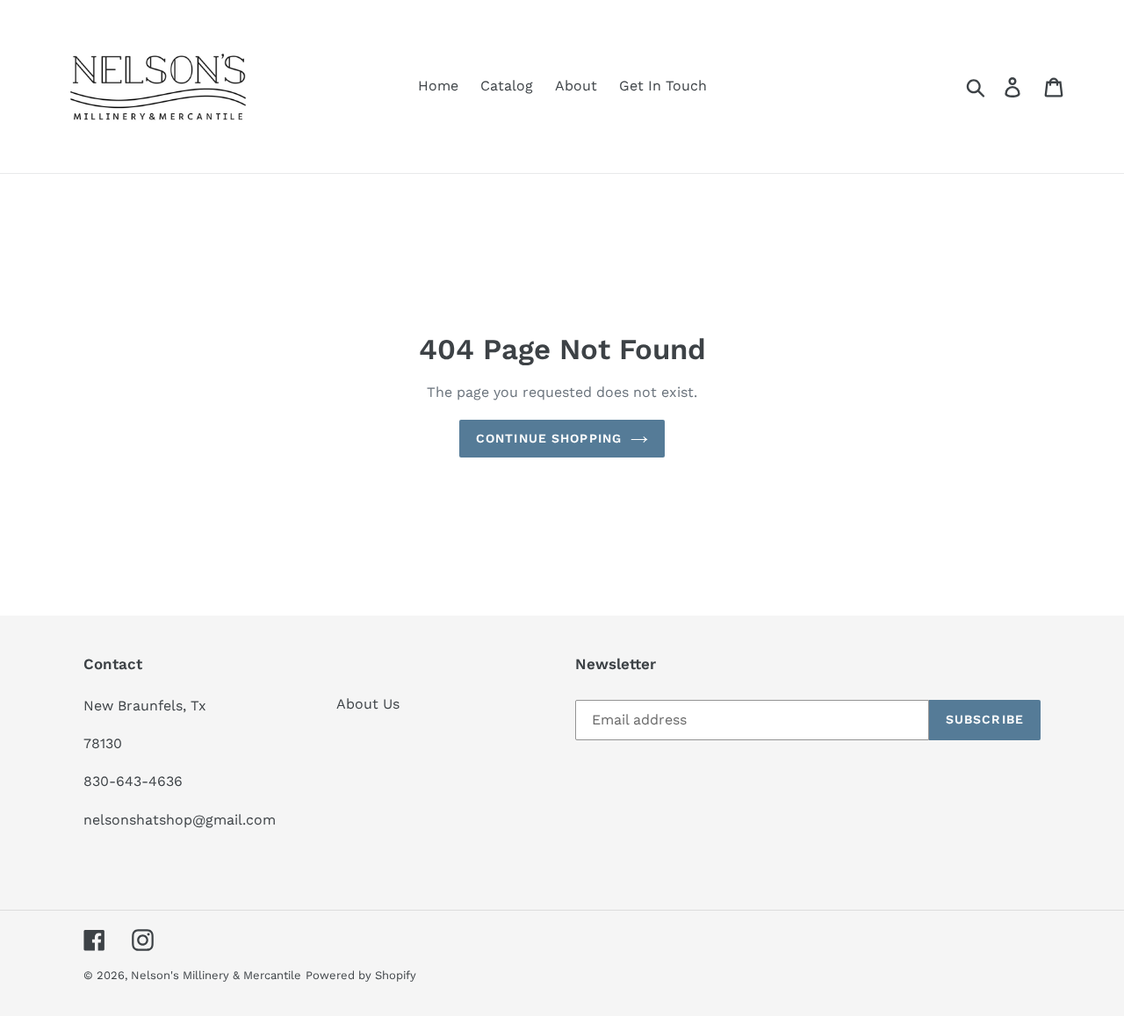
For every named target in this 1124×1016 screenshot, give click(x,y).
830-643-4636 (133, 781)
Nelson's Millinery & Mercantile (216, 975)
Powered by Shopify (361, 975)
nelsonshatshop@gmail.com (179, 819)
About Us (368, 703)
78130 (102, 743)
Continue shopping (549, 438)
